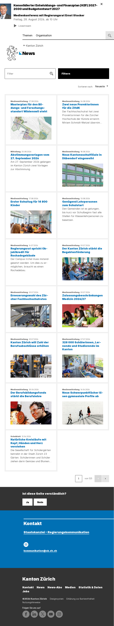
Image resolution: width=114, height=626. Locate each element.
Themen (27, 35)
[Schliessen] (101, 4)
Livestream (24, 25)
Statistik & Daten (90, 587)
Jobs (25, 591)
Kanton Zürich (34, 45)
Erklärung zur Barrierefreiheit (80, 599)
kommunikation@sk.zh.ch (40, 550)
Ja (27, 502)
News (41, 587)
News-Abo (55, 587)
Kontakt (28, 587)
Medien (70, 587)
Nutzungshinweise (31, 602)
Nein (40, 502)
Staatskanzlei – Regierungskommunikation (56, 532)
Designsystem (57, 599)
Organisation (44, 35)
